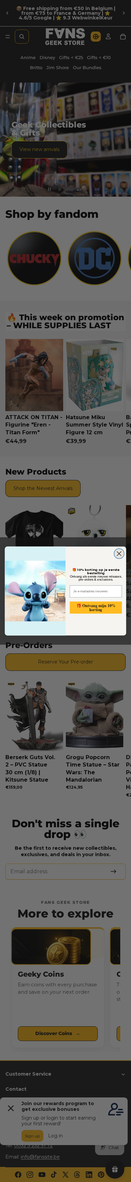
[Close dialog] (119, 554)
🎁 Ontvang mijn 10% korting (96, 607)
